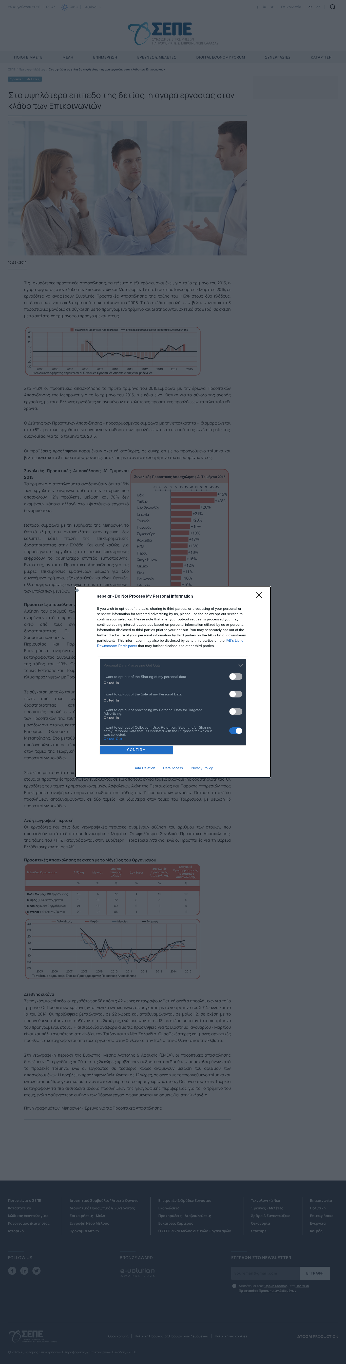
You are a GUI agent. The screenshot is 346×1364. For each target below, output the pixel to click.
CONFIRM (136, 750)
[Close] (260, 596)
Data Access (173, 768)
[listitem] (173, 665)
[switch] (235, 676)
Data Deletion (144, 768)
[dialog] (173, 682)
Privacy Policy (202, 768)
